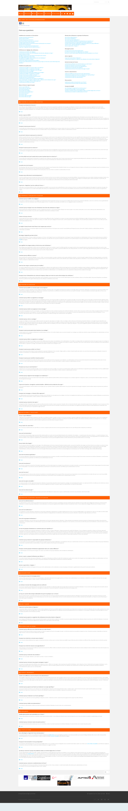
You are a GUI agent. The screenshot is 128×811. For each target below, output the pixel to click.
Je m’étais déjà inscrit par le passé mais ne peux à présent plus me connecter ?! (35, 43)
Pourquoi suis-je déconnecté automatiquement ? (29, 45)
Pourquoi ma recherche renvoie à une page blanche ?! (76, 66)
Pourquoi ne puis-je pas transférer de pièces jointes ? (30, 76)
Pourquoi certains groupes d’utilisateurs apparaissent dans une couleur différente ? (82, 43)
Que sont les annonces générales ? (26, 91)
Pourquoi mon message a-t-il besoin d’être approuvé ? (30, 81)
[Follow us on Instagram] (101, 799)
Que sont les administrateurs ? (71, 37)
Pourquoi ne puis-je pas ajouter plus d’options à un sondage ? (31, 72)
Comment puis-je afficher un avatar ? (26, 59)
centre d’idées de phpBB (92, 743)
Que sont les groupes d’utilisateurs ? (72, 39)
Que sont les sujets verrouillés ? (25, 95)
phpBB (20, 239)
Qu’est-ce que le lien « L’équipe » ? (72, 45)
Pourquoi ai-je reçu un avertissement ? (27, 77)
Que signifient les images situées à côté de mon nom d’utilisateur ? (32, 58)
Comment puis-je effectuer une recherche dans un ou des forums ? (78, 64)
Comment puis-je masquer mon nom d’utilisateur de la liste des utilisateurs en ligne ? (36, 53)
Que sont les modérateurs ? (70, 38)
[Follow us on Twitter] (98, 799)
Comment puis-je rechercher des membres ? (74, 67)
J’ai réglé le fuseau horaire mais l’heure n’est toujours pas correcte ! (32, 55)
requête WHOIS (30, 753)
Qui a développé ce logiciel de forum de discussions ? (76, 88)
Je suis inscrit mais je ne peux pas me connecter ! (29, 41)
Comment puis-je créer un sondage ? (26, 71)
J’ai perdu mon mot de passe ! (25, 44)
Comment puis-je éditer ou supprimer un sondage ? (29, 73)
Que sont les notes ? (23, 94)
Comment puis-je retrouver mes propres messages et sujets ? (77, 68)
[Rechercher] (106, 2)
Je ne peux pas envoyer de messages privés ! (74, 50)
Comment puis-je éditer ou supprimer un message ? (29, 68)
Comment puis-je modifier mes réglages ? (27, 51)
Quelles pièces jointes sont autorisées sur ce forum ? (75, 82)
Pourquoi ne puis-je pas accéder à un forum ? (28, 75)
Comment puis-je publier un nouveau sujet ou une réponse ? (31, 67)
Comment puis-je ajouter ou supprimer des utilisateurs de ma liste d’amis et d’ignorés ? (82, 59)
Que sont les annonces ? (24, 93)
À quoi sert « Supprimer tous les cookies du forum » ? (29, 47)
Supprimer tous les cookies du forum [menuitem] (97, 793)
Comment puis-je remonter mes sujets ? (27, 82)
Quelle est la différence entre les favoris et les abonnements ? (77, 73)
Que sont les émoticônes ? (24, 89)
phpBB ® (25, 799)
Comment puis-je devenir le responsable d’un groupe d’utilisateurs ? (78, 42)
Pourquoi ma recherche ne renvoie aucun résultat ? (75, 65)
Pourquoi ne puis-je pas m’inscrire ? (26, 39)
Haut (109, 793)
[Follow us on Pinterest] (105, 799)
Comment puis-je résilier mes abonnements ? (74, 77)
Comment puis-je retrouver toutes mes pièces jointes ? (76, 83)
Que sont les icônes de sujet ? (25, 96)
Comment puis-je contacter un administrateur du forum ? (76, 91)
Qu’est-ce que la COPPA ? (24, 38)
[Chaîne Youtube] (108, 799)
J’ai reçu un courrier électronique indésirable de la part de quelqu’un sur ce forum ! (81, 53)
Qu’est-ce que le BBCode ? (24, 87)
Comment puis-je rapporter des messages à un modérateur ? (31, 78)
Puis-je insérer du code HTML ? (25, 88)
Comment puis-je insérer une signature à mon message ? (30, 70)
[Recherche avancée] (108, 2)
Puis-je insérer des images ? (24, 90)
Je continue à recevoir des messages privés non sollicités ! (76, 51)
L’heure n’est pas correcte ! (24, 54)
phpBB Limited (51, 734)
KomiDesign (37, 799)
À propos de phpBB (55, 736)
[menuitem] (40, 13)
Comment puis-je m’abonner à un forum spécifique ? (75, 76)
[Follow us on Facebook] (95, 799)
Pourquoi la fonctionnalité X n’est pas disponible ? (75, 89)
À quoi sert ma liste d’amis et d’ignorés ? (73, 58)
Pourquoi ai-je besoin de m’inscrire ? (26, 37)
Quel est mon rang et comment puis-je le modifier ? (29, 60)
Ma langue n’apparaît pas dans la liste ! (27, 56)
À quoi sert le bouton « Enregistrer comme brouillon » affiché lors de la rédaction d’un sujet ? (37, 79)
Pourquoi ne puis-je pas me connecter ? (27, 42)
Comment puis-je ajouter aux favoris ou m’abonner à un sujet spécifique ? (80, 74)
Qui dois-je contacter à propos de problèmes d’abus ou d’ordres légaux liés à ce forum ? (82, 90)
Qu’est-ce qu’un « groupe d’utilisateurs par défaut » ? (75, 44)
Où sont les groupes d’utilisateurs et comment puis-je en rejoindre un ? (79, 41)
